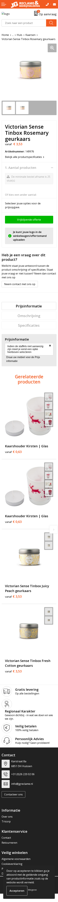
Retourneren (9, 842)
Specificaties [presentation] (29, 325)
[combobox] (24, 23)
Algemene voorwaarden (16, 859)
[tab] (29, 306)
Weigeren (32, 889)
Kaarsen (30, 35)
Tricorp (6, 821)
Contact (6, 837)
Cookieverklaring (12, 864)
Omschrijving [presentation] (29, 315)
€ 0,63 (13, 452)
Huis (19, 35)
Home (5, 35)
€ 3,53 (13, 596)
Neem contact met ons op (19, 284)
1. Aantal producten (20, 168)
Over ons (7, 816)
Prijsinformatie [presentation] (29, 306)
